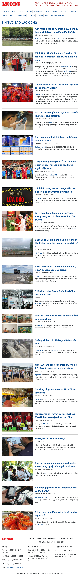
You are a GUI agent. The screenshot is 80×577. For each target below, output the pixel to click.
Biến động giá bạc (41, 497)
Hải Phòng (38, 253)
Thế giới (40, 15)
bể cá (40, 326)
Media (21, 12)
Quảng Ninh (39, 350)
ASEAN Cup (39, 94)
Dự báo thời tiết (40, 147)
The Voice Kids (66, 67)
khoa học (47, 473)
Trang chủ (6, 12)
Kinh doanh (38, 12)
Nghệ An (38, 375)
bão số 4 (60, 39)
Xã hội (14, 12)
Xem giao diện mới (57, 15)
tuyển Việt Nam (54, 175)
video (51, 122)
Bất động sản (21, 15)
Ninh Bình (38, 39)
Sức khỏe (31, 15)
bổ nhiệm (74, 228)
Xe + (46, 15)
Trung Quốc (39, 303)
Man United (47, 424)
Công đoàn (72, 12)
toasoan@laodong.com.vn (15, 567)
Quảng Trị (38, 276)
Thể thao (28, 12)
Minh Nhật (67, 71)
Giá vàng (38, 399)
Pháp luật (47, 12)
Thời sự (55, 12)
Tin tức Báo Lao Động (19, 22)
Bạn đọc (63, 12)
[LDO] (17, 37)
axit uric (41, 524)
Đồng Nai (38, 198)
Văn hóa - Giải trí (8, 15)
